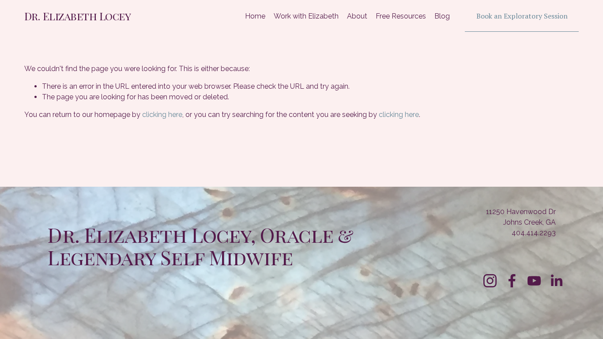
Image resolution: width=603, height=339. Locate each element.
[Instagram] (490, 281)
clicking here (162, 114)
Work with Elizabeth (306, 16)
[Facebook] (512, 281)
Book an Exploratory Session (522, 16)
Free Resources (401, 16)
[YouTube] (534, 281)
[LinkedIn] (556, 281)
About (357, 16)
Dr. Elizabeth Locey (77, 16)
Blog (442, 16)
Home (255, 16)
